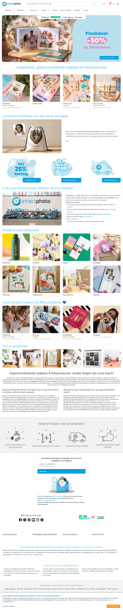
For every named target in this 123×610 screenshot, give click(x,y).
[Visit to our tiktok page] (42, 520)
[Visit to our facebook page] (20, 520)
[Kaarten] (76, 247)
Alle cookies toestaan (113, 606)
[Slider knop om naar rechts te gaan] (120, 358)
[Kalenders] (107, 279)
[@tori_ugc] (46, 319)
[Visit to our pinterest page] (29, 520)
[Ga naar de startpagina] (11, 4)
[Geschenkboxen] (76, 279)
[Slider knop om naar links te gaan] (2, 358)
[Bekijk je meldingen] (114, 3)
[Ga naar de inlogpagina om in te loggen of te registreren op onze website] (110, 3)
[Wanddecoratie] (46, 279)
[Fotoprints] (46, 247)
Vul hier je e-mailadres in (47, 464)
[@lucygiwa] (107, 319)
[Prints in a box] (76, 88)
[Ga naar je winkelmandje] (118, 3)
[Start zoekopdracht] (94, 4)
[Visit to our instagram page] (38, 520)
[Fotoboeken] (16, 88)
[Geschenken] (16, 247)
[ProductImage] (11, 358)
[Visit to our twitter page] (25, 520)
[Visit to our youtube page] (33, 520)
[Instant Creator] (46, 88)
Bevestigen (43, 471)
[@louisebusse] (76, 319)
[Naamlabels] (107, 247)
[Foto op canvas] (107, 88)
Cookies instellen (8, 606)
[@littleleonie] (16, 319)
